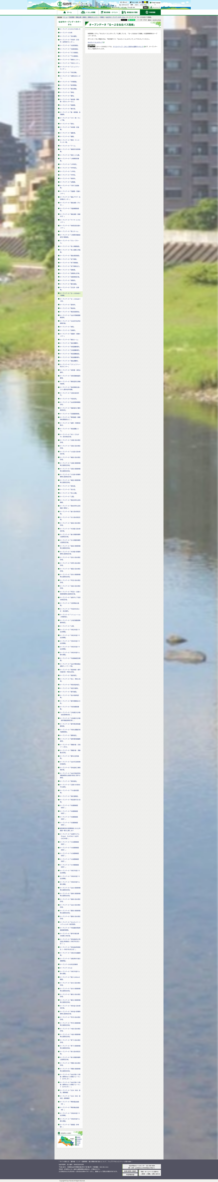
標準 (140, 2)
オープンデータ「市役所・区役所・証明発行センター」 (69, 41)
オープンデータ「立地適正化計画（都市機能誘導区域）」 (70, 719)
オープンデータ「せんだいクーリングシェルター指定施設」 (70, 923)
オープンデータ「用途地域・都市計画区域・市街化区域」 (70, 671)
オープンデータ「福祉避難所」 (69, 361)
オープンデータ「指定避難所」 (69, 343)
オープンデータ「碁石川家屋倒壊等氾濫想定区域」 (70, 1001)
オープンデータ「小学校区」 (69, 164)
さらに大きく (143, 5)
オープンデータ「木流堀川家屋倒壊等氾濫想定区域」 (70, 553)
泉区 (78, 1145)
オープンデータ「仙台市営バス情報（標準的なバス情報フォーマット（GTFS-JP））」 (70, 1076)
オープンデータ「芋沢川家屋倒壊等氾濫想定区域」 (70, 1024)
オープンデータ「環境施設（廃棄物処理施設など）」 (70, 418)
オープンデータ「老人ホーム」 (69, 231)
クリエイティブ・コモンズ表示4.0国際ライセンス (128, 46)
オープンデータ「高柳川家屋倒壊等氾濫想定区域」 (70, 894)
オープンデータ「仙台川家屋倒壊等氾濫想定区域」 (70, 889)
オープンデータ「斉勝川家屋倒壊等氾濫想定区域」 (70, 1070)
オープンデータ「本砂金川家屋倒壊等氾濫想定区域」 (70, 1012)
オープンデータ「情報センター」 (70, 60)
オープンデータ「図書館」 (68, 105)
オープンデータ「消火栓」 (68, 489)
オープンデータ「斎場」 (67, 92)
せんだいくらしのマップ (95, 42)
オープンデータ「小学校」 (68, 171)
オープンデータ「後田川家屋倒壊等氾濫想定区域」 (70, 547)
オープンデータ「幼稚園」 (68, 182)
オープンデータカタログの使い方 (70, 29)
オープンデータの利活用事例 (69, 964)
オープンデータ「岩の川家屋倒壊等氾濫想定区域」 (70, 989)
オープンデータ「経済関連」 (69, 85)
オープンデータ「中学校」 (68, 175)
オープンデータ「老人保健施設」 (70, 246)
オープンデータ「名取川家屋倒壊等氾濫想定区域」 (70, 470)
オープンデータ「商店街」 (68, 308)
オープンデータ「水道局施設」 (69, 45)
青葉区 (78, 1137)
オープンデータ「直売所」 (68, 305)
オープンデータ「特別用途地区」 (70, 685)
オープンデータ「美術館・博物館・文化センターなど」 (69, 100)
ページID (123, 7)
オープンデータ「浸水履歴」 (69, 36)
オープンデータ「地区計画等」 (69, 688)
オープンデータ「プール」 (68, 146)
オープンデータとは (66, 968)
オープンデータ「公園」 (67, 496)
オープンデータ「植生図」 (68, 486)
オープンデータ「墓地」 (67, 96)
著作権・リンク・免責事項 (79, 1161)
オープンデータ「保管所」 (68, 280)
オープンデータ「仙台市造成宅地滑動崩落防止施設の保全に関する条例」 (70, 775)
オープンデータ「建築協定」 (69, 735)
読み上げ (125, 2)
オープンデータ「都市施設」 (69, 692)
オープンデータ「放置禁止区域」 (70, 273)
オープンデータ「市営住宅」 (69, 399)
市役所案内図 (130, 1175)
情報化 (102, 17)
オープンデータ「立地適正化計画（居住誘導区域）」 (70, 713)
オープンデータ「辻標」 (67, 626)
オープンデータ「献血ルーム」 (69, 340)
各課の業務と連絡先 (130, 1171)
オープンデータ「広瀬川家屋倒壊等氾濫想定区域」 (70, 464)
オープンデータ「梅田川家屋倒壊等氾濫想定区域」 (70, 481)
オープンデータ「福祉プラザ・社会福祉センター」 (70, 198)
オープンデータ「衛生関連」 (69, 89)
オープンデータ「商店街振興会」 (70, 312)
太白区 (78, 1143)
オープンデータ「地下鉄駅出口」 (70, 266)
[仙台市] (72, 4)
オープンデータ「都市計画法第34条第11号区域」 (69, 934)
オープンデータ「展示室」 (68, 109)
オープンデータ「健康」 (67, 136)
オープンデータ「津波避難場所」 (70, 357)
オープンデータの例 (66, 33)
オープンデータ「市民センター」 (70, 63)
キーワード (116, 7)
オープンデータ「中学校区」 (69, 168)
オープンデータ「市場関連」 (69, 82)
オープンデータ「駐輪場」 (68, 270)
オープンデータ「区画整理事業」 (70, 414)
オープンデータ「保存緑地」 (69, 781)
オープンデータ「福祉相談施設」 (70, 255)
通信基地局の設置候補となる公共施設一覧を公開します (70, 829)
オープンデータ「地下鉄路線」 (69, 263)
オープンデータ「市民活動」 (69, 72)
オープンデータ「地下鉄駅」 (69, 259)
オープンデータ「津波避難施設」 (70, 354)
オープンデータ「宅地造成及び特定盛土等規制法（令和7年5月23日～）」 (70, 941)
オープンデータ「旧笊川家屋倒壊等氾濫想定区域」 (70, 575)
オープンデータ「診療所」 (68, 330)
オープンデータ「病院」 (67, 327)
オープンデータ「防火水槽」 (69, 493)
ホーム (65, 17)
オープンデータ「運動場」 (68, 133)
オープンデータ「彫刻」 (67, 124)
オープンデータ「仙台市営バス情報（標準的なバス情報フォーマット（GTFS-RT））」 (70, 1084)
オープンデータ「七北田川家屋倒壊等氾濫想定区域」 (70, 475)
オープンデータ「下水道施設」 (69, 56)
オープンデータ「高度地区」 (69, 675)
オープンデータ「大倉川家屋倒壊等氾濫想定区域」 (70, 1035)
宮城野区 (79, 1139)
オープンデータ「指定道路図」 (69, 796)
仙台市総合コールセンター (137, 1166)
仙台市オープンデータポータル (115, 17)
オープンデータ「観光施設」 (69, 284)
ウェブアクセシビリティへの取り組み (119, 1161)
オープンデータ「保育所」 (68, 178)
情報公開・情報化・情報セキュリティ (87, 17)
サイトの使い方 (64, 1161)
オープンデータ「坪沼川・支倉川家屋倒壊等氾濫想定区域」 (70, 593)
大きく (137, 5)
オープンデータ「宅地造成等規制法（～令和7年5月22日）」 (70, 948)
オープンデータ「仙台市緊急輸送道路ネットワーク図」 (70, 665)
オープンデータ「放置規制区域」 (70, 277)
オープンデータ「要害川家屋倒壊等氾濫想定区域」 (70, 912)
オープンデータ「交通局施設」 (69, 49)
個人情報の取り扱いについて (97, 1161)
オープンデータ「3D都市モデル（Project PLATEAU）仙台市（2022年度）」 (69, 836)
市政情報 (71, 17)
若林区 (78, 1141)
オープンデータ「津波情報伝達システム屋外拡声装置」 (70, 388)
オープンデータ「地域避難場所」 (70, 347)
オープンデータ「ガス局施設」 (69, 52)
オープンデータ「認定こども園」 (70, 155)
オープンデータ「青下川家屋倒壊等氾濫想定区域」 (70, 1047)
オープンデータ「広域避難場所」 (70, 350)
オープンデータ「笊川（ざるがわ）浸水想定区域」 (69, 435)
